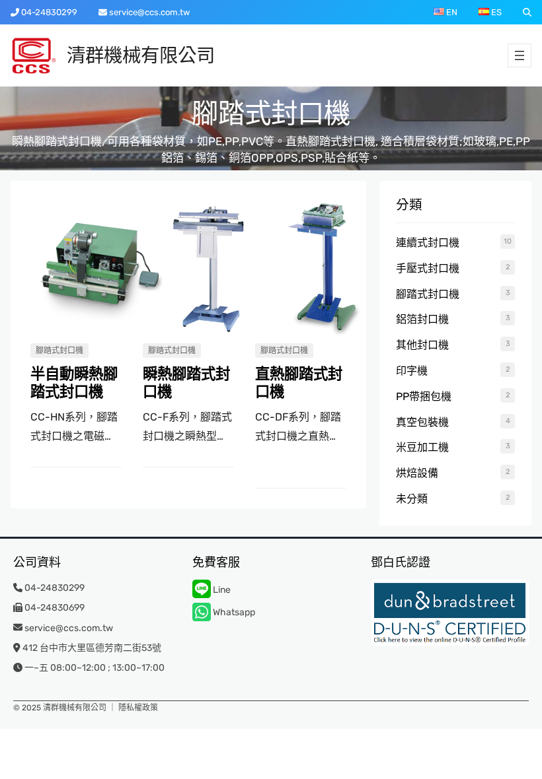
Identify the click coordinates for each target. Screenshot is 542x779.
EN (450, 12)
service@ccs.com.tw (149, 12)
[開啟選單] (519, 55)
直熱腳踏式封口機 (298, 383)
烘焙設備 (417, 473)
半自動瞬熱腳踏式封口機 (74, 383)
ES (495, 12)
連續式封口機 (427, 242)
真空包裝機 (422, 422)
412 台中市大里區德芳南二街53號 (91, 648)
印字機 (412, 370)
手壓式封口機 (427, 268)
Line (221, 589)
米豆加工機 (422, 447)
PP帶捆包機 (423, 396)
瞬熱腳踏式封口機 (186, 383)
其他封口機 (422, 345)
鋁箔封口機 (422, 319)
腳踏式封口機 (59, 350)
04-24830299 (49, 12)
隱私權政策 (138, 707)
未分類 (412, 498)
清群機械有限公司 (141, 55)
